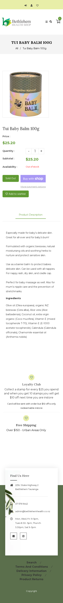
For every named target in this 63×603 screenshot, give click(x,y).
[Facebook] (13, 536)
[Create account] (32, 5)
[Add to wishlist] (37, 5)
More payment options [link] (33, 186)
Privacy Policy (32, 575)
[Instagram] (23, 536)
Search (32, 562)
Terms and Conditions (31, 566)
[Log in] (26, 5)
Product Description (31, 214)
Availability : (10, 166)
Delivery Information (31, 571)
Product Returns (31, 579)
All (16, 48)
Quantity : (8, 150)
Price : (6, 136)
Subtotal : (8, 158)
